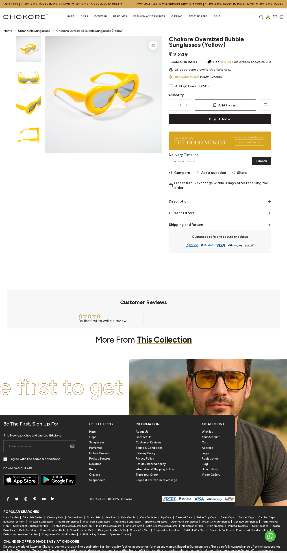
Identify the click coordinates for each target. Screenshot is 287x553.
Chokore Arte (134, 525)
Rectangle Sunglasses (127, 521)
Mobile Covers (99, 453)
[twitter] (16, 499)
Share (242, 173)
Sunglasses (97, 442)
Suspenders (97, 480)
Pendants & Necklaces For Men (255, 530)
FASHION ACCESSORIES (149, 16)
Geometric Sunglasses (184, 521)
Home (7, 31)
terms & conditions (46, 459)
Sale (217, 16)
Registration (210, 458)
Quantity (176, 95)
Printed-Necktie (238, 525)
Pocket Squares (100, 458)
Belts (92, 469)
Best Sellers (198, 16)
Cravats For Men (140, 530)
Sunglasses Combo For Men (59, 534)
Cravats (94, 474)
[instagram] (25, 499)
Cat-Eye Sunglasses (246, 521)
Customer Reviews (148, 442)
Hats (70, 16)
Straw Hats (94, 517)
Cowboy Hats (55, 517)
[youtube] (43, 499)
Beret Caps (228, 517)
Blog (205, 464)
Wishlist (207, 431)
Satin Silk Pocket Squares (162, 525)
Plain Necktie (215, 525)
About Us (142, 431)
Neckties (95, 464)
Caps (84, 16)
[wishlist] (275, 17)
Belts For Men (28, 530)
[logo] (25, 16)
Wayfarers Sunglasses (96, 521)
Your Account (211, 437)
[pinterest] (34, 499)
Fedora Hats (75, 517)
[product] (153, 45)
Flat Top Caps (267, 517)
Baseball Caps (184, 517)
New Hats (111, 517)
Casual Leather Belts (82, 530)
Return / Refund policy (151, 464)
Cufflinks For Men (194, 530)
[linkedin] (52, 499)
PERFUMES (120, 16)
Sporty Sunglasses (155, 521)
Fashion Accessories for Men (20, 534)
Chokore (126, 499)
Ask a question (213, 173)
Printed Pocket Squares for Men (72, 525)
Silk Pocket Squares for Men (31, 525)
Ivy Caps (166, 517)
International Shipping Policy (155, 469)
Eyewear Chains (119, 534)
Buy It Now (220, 119)
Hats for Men (11, 517)
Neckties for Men (193, 525)
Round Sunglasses (68, 521)
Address (207, 447)
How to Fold (210, 469)
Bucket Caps (247, 517)
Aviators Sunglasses (41, 521)
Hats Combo (128, 517)
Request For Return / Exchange (156, 480)
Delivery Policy (145, 453)
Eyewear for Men (14, 521)
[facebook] (7, 499)
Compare (182, 173)
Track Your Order (147, 474)
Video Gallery (211, 474)
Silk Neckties (260, 525)
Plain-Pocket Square (109, 525)
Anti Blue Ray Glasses (93, 534)
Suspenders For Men (167, 530)
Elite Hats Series (33, 517)
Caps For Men (148, 517)
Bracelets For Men (221, 530)
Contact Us (143, 437)
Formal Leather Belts (53, 530)
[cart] (281, 17)
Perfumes (95, 447)
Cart (205, 442)
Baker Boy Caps (207, 517)
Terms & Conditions (149, 447)
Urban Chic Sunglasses (34, 31)
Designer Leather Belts (112, 530)
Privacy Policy (145, 458)
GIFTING (177, 16)
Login (205, 453)
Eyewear (100, 16)
